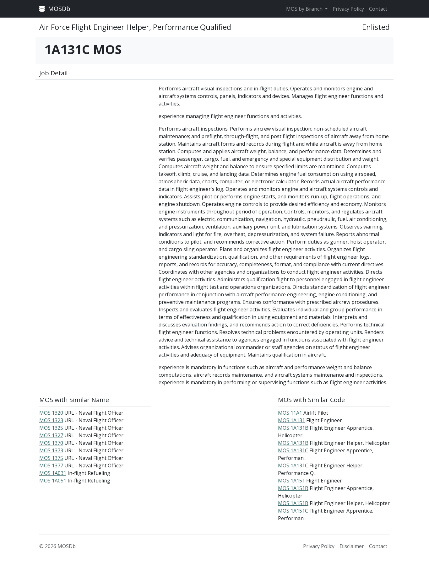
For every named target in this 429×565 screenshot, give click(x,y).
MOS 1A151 (291, 480)
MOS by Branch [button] (305, 8)
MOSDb (58, 8)
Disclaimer (351, 546)
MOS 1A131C (293, 450)
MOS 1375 (51, 458)
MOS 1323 (51, 420)
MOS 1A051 (52, 480)
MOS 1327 (51, 435)
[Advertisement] (95, 129)
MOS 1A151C (293, 510)
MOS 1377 (51, 465)
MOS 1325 (51, 427)
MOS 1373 (51, 450)
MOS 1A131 (291, 420)
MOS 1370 (51, 442)
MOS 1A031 (52, 473)
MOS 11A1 (290, 412)
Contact (378, 8)
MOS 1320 (51, 412)
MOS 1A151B (293, 488)
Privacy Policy (348, 8)
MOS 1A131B (293, 427)
